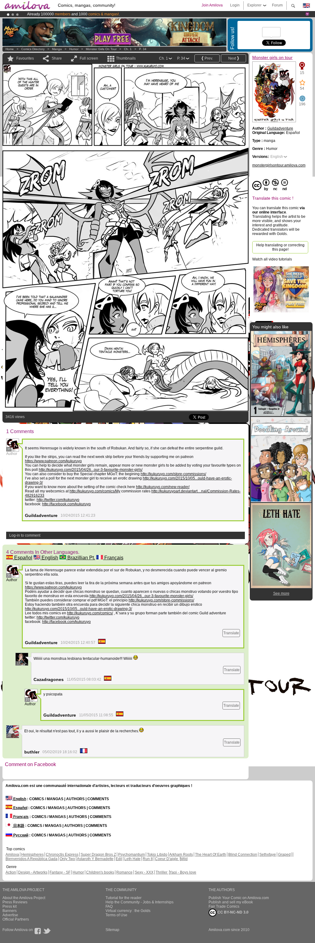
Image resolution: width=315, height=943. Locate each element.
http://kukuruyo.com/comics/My (95, 491)
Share (57, 58)
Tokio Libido (157, 854)
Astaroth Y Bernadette (95, 859)
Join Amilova (212, 5)
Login (235, 5)
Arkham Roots (181, 854)
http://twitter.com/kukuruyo (58, 500)
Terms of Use (116, 915)
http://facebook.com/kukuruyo (66, 504)
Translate (231, 633)
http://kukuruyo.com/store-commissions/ (173, 474)
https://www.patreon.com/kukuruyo (53, 461)
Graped (284, 854)
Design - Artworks (32, 872)
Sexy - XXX (144, 872)
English (49, 557)
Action (11, 872)
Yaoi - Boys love (182, 872)
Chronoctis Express (62, 854)
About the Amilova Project (23, 898)
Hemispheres (32, 854)
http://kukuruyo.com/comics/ (90, 613)
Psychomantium (131, 854)
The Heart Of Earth (210, 854)
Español (22, 557)
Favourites (25, 58)
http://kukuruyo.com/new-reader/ (162, 487)
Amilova (12, 854)
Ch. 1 (128, 49)
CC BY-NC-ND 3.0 (233, 912)
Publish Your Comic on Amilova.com (239, 898)
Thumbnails (126, 58)
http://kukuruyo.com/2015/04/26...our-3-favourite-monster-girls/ (90, 470)
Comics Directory (33, 49)
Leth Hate (132, 859)
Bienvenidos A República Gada (32, 859)
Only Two (67, 859)
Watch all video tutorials (272, 259)
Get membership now (129, 14)
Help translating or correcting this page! (280, 247)
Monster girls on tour (101, 49)
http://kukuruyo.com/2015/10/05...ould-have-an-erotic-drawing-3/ (78, 609)
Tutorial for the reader (124, 898)
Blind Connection (242, 854)
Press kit (9, 906)
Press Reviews (14, 902)
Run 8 (148, 859)
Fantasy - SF (60, 872)
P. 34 (142, 49)
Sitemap (112, 930)
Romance (124, 872)
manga (57, 49)
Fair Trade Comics (224, 906)
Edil (119, 859)
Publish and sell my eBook (231, 902)
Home (10, 49)
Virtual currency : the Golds (128, 911)
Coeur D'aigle (167, 859)
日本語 (18, 826)
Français (113, 557)
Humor (73, 49)
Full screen (89, 58)
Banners (9, 911)
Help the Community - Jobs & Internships (139, 902)
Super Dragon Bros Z (98, 854)
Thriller (162, 872)
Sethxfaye (267, 854)
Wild (184, 859)
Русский (20, 835)
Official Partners (15, 919)
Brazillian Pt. (80, 557)
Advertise (10, 915)
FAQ (109, 906)
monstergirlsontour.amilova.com (278, 165)
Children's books (100, 872)
